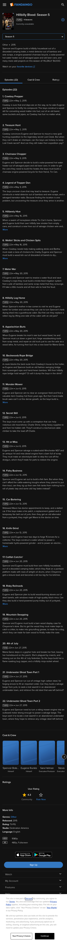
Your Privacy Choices (21, 936)
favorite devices (24, 66)
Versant (28, 898)
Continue (45, 936)
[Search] (63, 5)
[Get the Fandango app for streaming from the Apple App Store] (23, 855)
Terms (12, 901)
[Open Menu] (4, 4)
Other (14, 817)
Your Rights (52, 907)
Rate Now (41, 799)
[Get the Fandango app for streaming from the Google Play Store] (42, 855)
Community (27, 799)
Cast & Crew (34, 79)
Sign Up (33, 865)
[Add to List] (63, 19)
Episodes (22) (11, 79)
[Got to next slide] (64, 757)
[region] (33, 917)
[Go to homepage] (21, 5)
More (5, 229)
